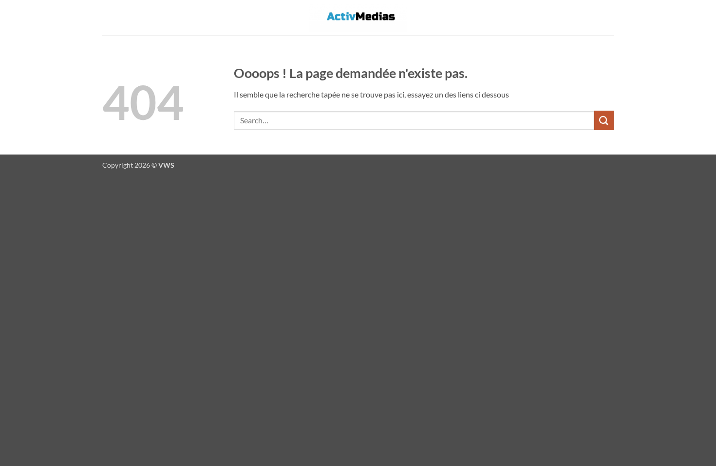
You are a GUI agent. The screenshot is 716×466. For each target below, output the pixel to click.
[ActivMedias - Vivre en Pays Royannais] (358, 17)
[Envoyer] (604, 120)
